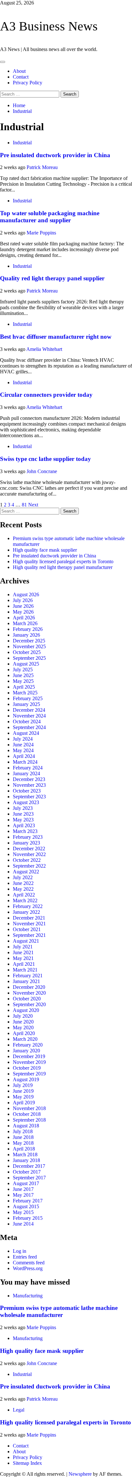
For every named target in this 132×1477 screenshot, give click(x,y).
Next (33, 504)
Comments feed (29, 1262)
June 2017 (23, 1189)
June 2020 (23, 1021)
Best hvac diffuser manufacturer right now (55, 336)
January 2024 (26, 773)
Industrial (22, 142)
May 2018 (23, 1143)
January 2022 (26, 912)
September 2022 (29, 866)
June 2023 (23, 814)
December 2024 (29, 710)
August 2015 (26, 1206)
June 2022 (23, 883)
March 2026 (25, 623)
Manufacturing (28, 1295)
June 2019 (23, 1091)
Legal (18, 1410)
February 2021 (28, 975)
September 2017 (29, 1177)
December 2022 (29, 848)
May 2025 (23, 681)
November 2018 (29, 1108)
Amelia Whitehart (44, 349)
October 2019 (27, 1068)
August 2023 (26, 802)
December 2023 (29, 779)
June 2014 (23, 1224)
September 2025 (29, 658)
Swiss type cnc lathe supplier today (45, 458)
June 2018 (23, 1137)
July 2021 (23, 946)
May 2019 (23, 1096)
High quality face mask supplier (45, 550)
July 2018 (23, 1131)
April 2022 (24, 894)
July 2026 (23, 600)
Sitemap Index (27, 1463)
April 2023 (24, 825)
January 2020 (26, 1050)
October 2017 (27, 1172)
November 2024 (29, 715)
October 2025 (27, 652)
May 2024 (23, 750)
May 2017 (23, 1195)
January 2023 (26, 842)
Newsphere (80, 1474)
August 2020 (26, 1010)
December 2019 (29, 1056)
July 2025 (23, 669)
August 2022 (26, 871)
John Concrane (42, 471)
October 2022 (27, 860)
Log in (19, 1251)
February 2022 (28, 906)
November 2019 (29, 1062)
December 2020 (29, 987)
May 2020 (23, 1027)
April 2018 (24, 1148)
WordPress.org (28, 1268)
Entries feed (25, 1257)
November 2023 (29, 785)
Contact (21, 77)
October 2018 (27, 1114)
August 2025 (26, 663)
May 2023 (23, 819)
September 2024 (29, 727)
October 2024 (27, 721)
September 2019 (29, 1073)
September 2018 (29, 1120)
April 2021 (24, 964)
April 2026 (24, 617)
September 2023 (29, 796)
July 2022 (23, 877)
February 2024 (28, 767)
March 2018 (25, 1154)
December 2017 (29, 1166)
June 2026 (23, 606)
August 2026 (26, 594)
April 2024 (24, 756)
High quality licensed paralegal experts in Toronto (63, 561)
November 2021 (29, 923)
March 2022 (25, 900)
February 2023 (28, 837)
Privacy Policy (27, 82)
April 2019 (24, 1102)
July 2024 (23, 739)
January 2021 (26, 981)
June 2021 (23, 952)
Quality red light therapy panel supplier (52, 278)
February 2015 (28, 1218)
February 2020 (28, 1045)
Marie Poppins (41, 232)
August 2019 (26, 1079)
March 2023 (25, 831)
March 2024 (25, 762)
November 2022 (29, 854)
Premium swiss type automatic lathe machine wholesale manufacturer (59, 1311)
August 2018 (26, 1125)
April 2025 (24, 687)
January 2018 (26, 1160)
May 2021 (23, 958)
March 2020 (25, 1039)
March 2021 (25, 969)
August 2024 (26, 733)
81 (24, 504)
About (19, 71)
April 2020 (24, 1033)
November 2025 (29, 646)
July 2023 (23, 808)
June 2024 (23, 744)
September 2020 (29, 1004)
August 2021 (26, 941)
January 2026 (26, 635)
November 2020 (29, 993)
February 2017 (28, 1200)
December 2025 (29, 640)
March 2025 (25, 692)
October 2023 (27, 791)
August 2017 (26, 1183)
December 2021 (29, 918)
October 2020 (27, 998)
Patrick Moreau (42, 167)
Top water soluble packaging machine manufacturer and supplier (49, 217)
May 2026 (23, 612)
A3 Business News (49, 26)
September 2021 (29, 935)
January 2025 (26, 704)
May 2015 (23, 1212)
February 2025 (28, 698)
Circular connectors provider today (46, 394)
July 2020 (23, 1016)
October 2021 (27, 929)
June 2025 (23, 675)
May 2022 (23, 889)
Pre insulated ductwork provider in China (55, 155)
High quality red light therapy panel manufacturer (62, 567)
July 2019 (23, 1085)
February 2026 (28, 629)
